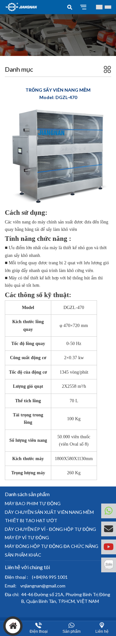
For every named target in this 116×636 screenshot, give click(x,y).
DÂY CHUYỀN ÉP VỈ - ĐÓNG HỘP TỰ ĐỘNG (50, 529)
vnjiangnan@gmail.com (42, 585)
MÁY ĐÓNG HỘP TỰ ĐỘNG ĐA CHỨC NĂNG (51, 546)
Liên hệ (102, 631)
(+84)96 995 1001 (50, 577)
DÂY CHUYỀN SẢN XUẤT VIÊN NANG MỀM (49, 512)
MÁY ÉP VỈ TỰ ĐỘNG (27, 537)
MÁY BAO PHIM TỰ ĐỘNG (33, 503)
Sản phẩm (72, 631)
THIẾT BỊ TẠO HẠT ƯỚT (31, 520)
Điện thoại (39, 631)
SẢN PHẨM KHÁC (23, 555)
